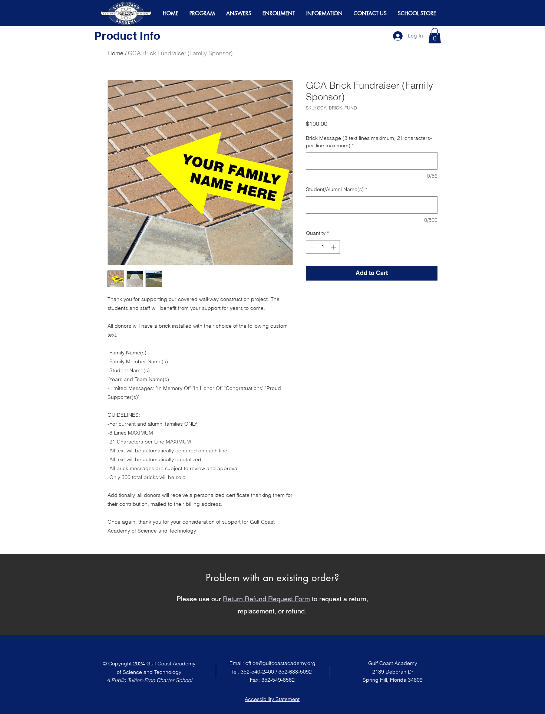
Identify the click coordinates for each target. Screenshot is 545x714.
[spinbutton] (323, 246)
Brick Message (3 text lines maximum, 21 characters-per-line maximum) (369, 142)
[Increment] (334, 246)
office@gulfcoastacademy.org (280, 663)
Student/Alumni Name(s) (336, 189)
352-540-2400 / (259, 671)
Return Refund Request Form (266, 599)
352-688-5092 (295, 671)
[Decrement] (311, 246)
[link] (434, 35)
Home (115, 53)
